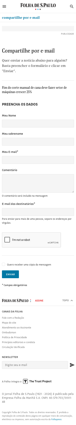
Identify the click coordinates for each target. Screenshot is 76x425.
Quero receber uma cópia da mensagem (29, 264)
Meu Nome (9, 115)
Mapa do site (9, 322)
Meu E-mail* (10, 152)
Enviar (10, 274)
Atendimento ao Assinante (16, 327)
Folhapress (56, 419)
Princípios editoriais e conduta (18, 342)
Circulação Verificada (13, 347)
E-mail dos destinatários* (18, 204)
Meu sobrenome (12, 134)
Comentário (9, 170)
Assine (39, 300)
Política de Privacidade (14, 337)
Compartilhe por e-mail (21, 17)
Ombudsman (9, 332)
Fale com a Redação (13, 317)
